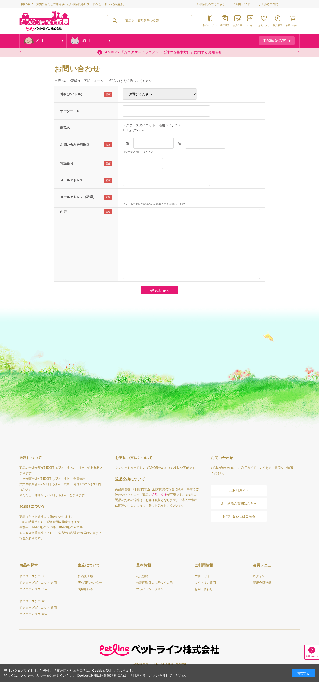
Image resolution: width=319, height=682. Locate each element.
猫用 (86, 40)
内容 (63, 212)
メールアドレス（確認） (78, 197)
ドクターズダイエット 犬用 (38, 582)
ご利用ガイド (241, 4)
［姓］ (127, 143)
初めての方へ (210, 25)
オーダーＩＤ (70, 111)
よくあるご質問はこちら (239, 503)
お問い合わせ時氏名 (75, 144)
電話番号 (66, 163)
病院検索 (225, 25)
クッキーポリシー (33, 675)
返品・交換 (159, 494)
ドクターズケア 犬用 (33, 576)
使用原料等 (85, 589)
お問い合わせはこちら (239, 516)
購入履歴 (277, 25)
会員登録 (237, 25)
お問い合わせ (204, 589)
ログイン (250, 25)
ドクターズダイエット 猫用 (38, 607)
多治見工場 (85, 576)
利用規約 (142, 576)
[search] (114, 20)
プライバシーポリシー (151, 589)
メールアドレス (71, 180)
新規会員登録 (262, 582)
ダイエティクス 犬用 (33, 589)
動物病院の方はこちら (211, 4)
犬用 (39, 40)
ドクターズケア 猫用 (33, 601)
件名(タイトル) (71, 94)
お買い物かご (293, 25)
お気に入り (264, 25)
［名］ (179, 143)
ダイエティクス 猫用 (33, 614)
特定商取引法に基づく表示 (154, 582)
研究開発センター (90, 582)
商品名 (65, 128)
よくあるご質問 (268, 4)
